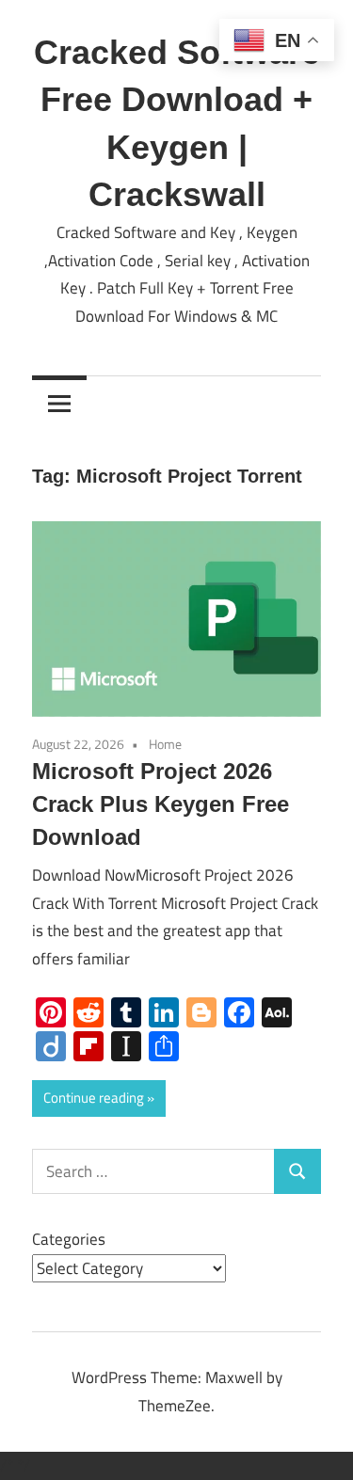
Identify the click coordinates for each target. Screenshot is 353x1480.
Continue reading (93, 1097)
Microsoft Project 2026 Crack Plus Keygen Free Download (160, 804)
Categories (68, 1239)
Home (165, 744)
